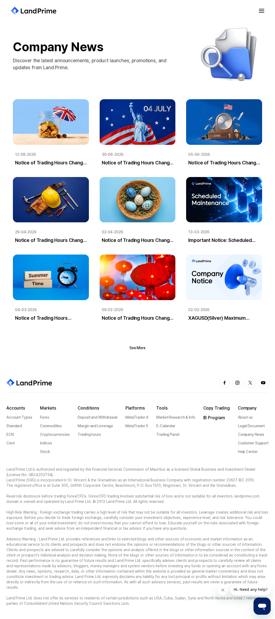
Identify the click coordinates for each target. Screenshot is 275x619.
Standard (14, 426)
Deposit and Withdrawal (97, 417)
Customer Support (253, 443)
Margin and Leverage (95, 426)
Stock (45, 451)
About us (245, 417)
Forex (44, 417)
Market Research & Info (175, 417)
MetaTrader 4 (137, 417)
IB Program (214, 417)
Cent (10, 443)
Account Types (19, 417)
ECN (10, 434)
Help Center (248, 451)
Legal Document (251, 426)
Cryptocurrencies (55, 434)
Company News (251, 434)
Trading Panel (167, 434)
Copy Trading (216, 408)
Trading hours (89, 434)
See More (137, 348)
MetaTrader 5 (137, 426)
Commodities (51, 426)
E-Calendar (165, 426)
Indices (46, 443)
